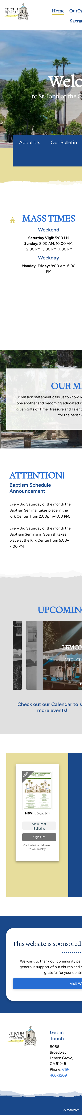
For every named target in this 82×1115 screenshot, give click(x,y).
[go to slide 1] (81, 684)
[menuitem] (58, 11)
